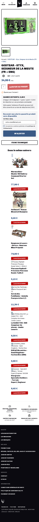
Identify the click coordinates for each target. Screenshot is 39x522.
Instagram (21, 507)
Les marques (5, 440)
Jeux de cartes (6, 454)
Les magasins (6, 436)
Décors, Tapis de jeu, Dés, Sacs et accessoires (18, 451)
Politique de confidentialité (12, 491)
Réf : (9, 76)
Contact (4, 476)
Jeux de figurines (7, 458)
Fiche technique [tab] (19, 142)
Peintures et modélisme (10, 468)
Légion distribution (8, 433)
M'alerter (14, 132)
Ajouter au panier (18, 86)
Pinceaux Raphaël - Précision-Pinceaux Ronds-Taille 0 (19, 271)
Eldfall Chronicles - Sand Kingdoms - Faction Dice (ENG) (19, 352)
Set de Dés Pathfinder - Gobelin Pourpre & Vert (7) (19, 296)
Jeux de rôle (5, 464)
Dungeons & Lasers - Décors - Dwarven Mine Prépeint (19, 245)
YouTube (13, 507)
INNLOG (17, 512)
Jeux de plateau (7, 461)
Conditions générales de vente (12, 487)
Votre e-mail (8, 119)
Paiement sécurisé (8, 494)
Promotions (5, 448)
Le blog (3, 479)
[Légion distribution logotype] (19, 3)
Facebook (4, 507)
